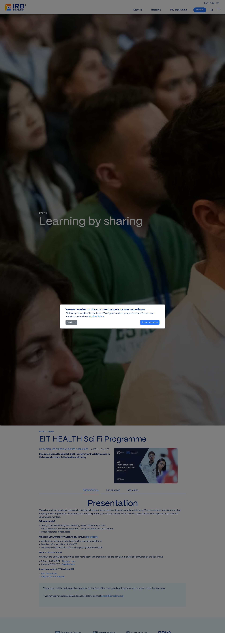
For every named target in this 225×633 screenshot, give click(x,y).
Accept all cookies (150, 322)
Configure (71, 322)
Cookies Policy (96, 317)
